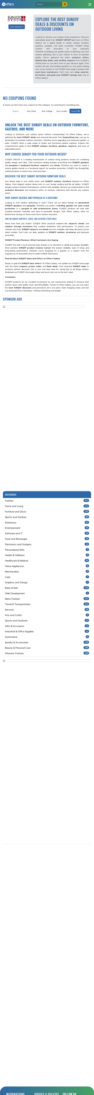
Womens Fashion (46, 653)
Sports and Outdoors (46, 620)
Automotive (46, 636)
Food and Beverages (46, 538)
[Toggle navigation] (90, 4)
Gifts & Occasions (46, 626)
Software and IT (46, 533)
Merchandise (46, 571)
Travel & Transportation (46, 604)
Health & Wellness (46, 555)
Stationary (46, 522)
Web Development (46, 593)
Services (46, 609)
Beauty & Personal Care (46, 647)
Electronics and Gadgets (46, 544)
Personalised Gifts (46, 549)
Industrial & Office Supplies (46, 631)
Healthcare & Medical (46, 560)
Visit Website (16, 27)
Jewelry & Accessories (46, 642)
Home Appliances (46, 566)
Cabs (46, 577)
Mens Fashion (46, 598)
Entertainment (46, 527)
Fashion (46, 500)
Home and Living (46, 506)
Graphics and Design (46, 582)
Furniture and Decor (46, 511)
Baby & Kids (46, 587)
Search (74, 111)
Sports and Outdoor (46, 517)
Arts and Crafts (46, 615)
